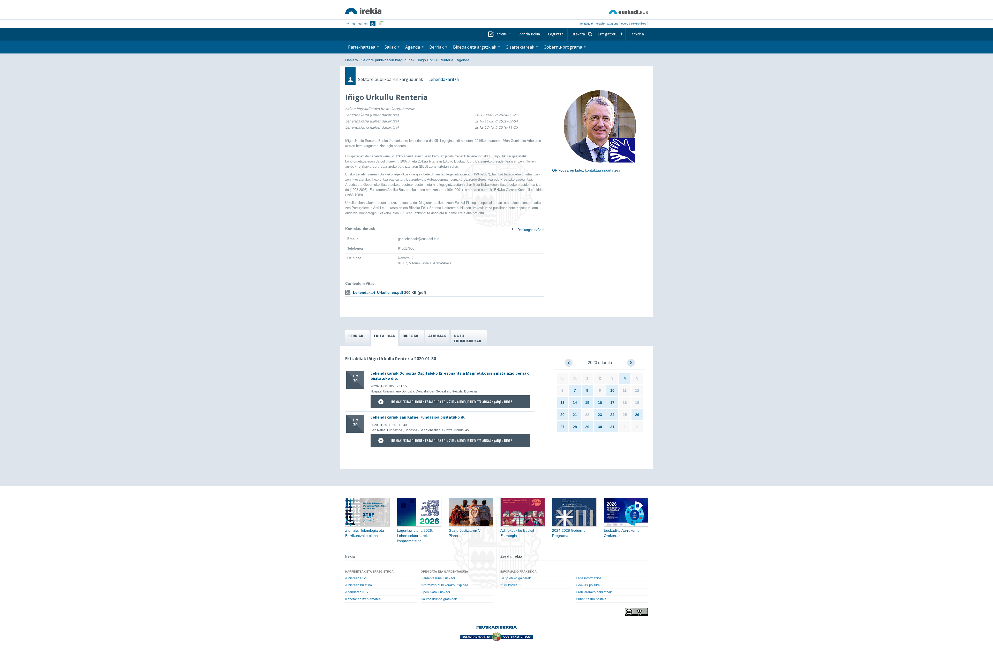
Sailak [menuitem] (391, 47)
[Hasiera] (363, 11)
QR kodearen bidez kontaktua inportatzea (586, 170)
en (365, 23)
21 (575, 415)
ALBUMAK (437, 335)
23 (600, 415)
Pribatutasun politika (591, 599)
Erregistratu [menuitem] (608, 34)
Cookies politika (588, 585)
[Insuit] (372, 23)
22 (587, 415)
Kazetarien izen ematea (363, 599)
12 (637, 390)
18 (625, 402)
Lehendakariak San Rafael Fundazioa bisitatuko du (418, 417)
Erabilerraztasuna (607, 23)
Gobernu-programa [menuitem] (563, 47)
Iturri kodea (508, 585)
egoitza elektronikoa (633, 23)
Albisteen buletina (358, 585)
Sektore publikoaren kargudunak (388, 60)
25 (625, 415)
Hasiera (351, 60)
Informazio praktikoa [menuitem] (518, 571)
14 (575, 402)
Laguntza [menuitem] (555, 34)
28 (575, 427)
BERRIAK (355, 335)
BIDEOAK (410, 335)
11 (625, 390)
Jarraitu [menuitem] (501, 34)
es (354, 23)
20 (562, 415)
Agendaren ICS (356, 592)
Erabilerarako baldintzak (594, 592)
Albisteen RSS (356, 578)
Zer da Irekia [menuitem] (529, 34)
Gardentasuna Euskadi (438, 578)
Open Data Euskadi (435, 592)
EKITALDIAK (384, 335)
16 (600, 402)
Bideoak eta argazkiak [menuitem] (475, 47)
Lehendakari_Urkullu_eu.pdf (378, 292)
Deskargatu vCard (530, 230)
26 (637, 415)
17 (612, 402)
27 (562, 427)
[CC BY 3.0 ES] (636, 612)
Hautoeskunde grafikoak (439, 599)
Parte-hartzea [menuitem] (362, 47)
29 (587, 427)
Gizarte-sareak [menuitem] (520, 47)
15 (587, 402)
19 (637, 402)
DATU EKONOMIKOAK (467, 338)
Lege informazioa (588, 578)
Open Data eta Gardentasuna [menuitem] (444, 571)
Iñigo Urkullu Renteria (435, 60)
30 (562, 378)
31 (575, 378)
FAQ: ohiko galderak (515, 578)
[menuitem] (581, 34)
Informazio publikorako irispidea (444, 585)
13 (562, 402)
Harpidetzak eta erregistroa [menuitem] (369, 571)
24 (612, 415)
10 (612, 390)
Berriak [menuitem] (437, 47)
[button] (569, 363)
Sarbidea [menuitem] (636, 34)
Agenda (463, 60)
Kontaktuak (586, 23)
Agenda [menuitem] (413, 47)
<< (348, 23)
